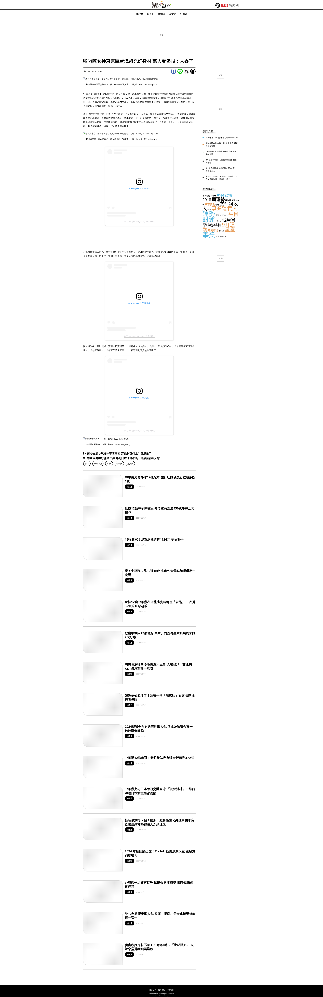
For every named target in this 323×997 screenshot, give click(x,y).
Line (180, 71)
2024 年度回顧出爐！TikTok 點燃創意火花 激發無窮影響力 (160, 853)
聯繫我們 (170, 990)
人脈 (222, 215)
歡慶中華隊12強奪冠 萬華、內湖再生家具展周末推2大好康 (160, 635)
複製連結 (193, 71)
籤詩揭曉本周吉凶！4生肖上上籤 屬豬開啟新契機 (222, 144)
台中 (226, 215)
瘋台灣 (139, 13)
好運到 (183, 13)
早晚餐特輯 (212, 225)
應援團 (130, 463)
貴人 (232, 208)
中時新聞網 (229, 5)
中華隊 (119, 463)
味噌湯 (228, 200)
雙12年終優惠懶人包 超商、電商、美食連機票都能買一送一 (160, 915)
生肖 (233, 213)
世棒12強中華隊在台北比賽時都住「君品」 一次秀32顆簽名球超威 (160, 604)
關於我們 (153, 990)
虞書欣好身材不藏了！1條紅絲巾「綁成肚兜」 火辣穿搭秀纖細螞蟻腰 (159, 947)
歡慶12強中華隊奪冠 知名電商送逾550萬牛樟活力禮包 (159, 510)
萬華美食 (210, 204)
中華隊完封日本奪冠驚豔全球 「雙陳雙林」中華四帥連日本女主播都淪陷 (160, 791)
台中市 (213, 196)
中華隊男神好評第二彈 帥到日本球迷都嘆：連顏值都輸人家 (123, 458)
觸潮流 (161, 13)
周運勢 (218, 199)
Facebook (173, 71)
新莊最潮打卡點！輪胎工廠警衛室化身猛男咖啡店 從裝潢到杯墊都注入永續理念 (161, 822)
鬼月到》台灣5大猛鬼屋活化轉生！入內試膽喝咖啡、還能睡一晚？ (221, 178)
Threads (186, 71)
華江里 (221, 230)
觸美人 (129, 705)
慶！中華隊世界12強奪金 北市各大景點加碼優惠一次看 (160, 573)
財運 (209, 219)
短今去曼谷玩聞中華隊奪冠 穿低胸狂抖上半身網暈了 (119, 453)
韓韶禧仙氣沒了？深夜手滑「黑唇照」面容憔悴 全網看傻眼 (160, 697)
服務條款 (161, 990)
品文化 (172, 13)
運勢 (209, 213)
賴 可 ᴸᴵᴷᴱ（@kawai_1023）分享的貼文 (139, 222)
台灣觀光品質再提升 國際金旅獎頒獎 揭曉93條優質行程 (159, 884)
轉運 (217, 236)
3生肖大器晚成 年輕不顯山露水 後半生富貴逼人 (221, 169)
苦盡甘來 (223, 236)
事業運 (219, 208)
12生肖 (228, 220)
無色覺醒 (206, 196)
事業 (209, 234)
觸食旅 (129, 580)
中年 (217, 204)
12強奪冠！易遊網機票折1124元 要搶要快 (154, 539)
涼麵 (217, 215)
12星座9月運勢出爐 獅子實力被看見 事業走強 (221, 153)
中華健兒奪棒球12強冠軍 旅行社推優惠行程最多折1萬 (160, 479)
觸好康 (129, 486)
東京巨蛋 (98, 463)
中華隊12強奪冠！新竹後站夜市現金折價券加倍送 (160, 758)
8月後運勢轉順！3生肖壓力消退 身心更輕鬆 (221, 161)
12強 (109, 463)
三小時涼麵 (225, 195)
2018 (207, 199)
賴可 (87, 463)
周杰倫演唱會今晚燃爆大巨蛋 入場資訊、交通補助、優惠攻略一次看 (158, 666)
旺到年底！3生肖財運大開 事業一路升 (222, 137)
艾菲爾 (226, 204)
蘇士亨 (87, 71)
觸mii (161, 4)
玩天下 (150, 13)
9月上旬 (218, 221)
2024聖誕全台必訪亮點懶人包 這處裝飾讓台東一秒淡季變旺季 (159, 728)
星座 (230, 229)
